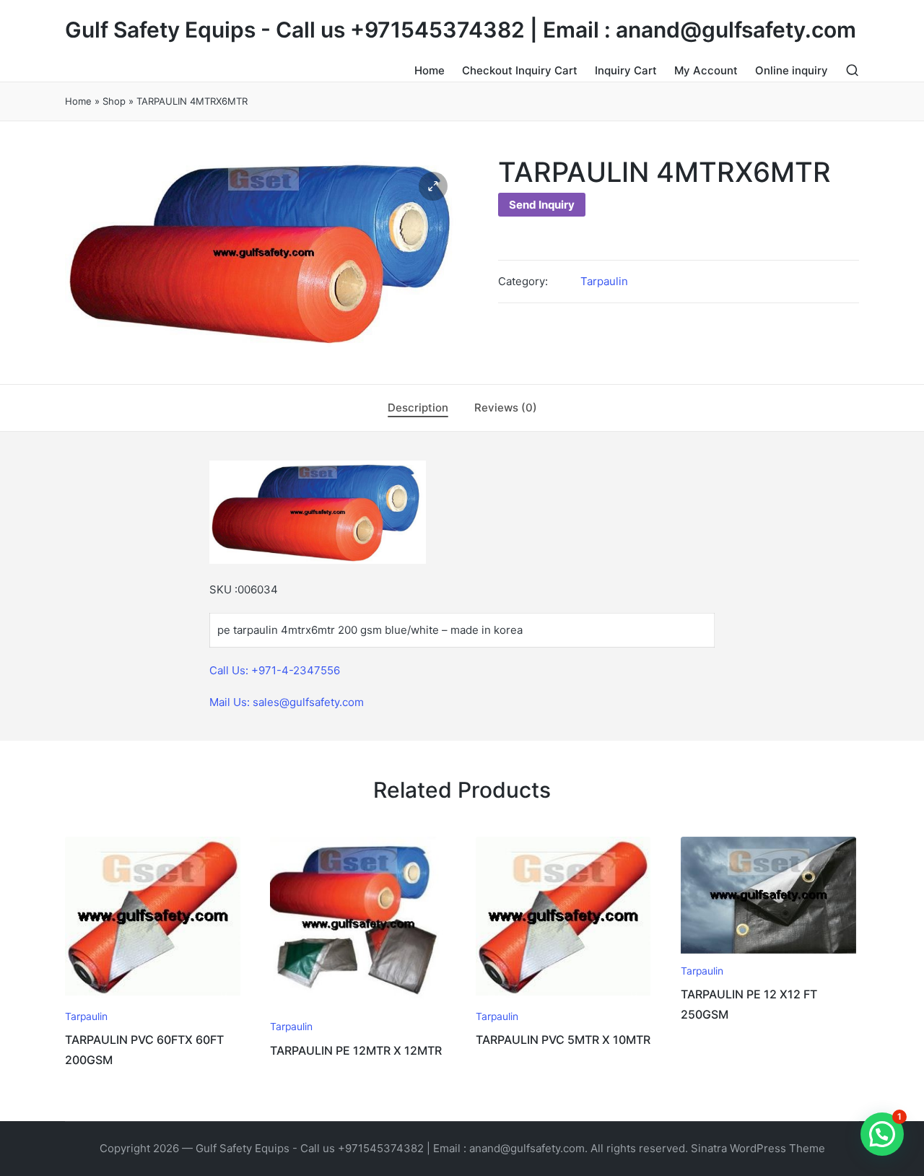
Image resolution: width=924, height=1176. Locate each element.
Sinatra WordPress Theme (758, 1148)
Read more (152, 999)
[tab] (418, 408)
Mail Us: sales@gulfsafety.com (286, 702)
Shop (114, 101)
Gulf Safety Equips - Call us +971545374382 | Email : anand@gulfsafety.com (460, 30)
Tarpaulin (604, 281)
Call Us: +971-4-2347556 (274, 670)
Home (78, 101)
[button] (433, 186)
